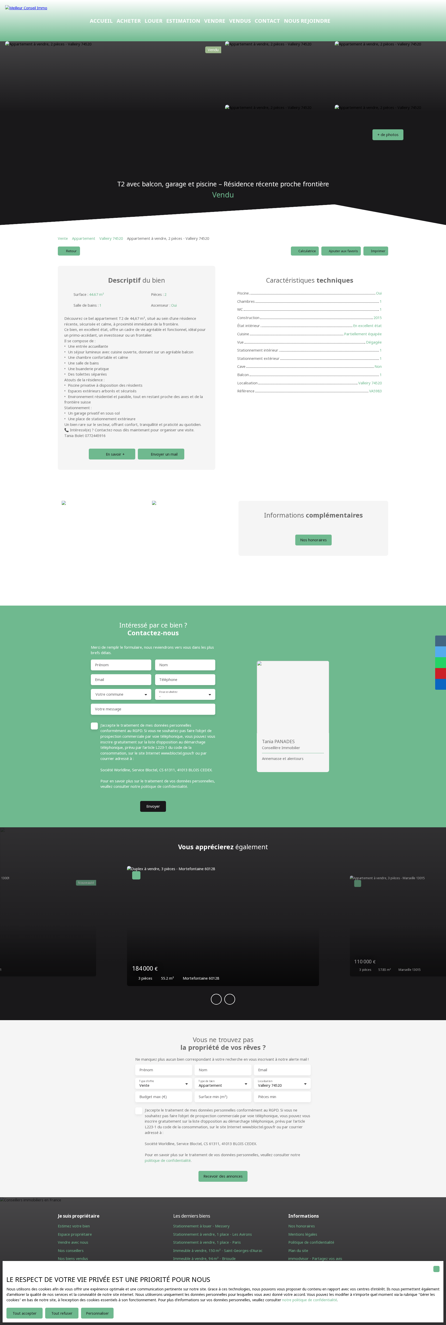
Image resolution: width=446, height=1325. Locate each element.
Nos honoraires (301, 1226)
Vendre (214, 20)
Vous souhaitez (168, 692)
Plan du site (298, 1250)
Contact (267, 20)
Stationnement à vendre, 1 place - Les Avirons (212, 1234)
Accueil (101, 20)
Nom (163, 665)
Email (99, 679)
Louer (153, 20)
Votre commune (109, 694)
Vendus (240, 20)
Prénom (102, 665)
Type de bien (206, 1081)
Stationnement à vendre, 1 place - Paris (207, 1242)
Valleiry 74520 (111, 238)
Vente (63, 238)
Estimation (183, 20)
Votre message (108, 709)
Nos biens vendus (73, 1258)
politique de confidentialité (164, 786)
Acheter (129, 20)
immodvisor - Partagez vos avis (315, 1258)
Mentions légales (302, 1234)
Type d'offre (146, 1081)
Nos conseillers (71, 1250)
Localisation (265, 1081)
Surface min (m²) (213, 1096)
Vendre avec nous (73, 1242)
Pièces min (267, 1096)
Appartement (83, 238)
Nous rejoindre (307, 20)
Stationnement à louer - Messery (201, 1226)
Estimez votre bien (74, 1226)
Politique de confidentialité (311, 1242)
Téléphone (168, 679)
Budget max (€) (153, 1096)
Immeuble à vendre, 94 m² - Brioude (204, 1258)
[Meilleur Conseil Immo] (41, 20)
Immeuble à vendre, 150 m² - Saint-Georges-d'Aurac (217, 1250)
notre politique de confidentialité (309, 1299)
